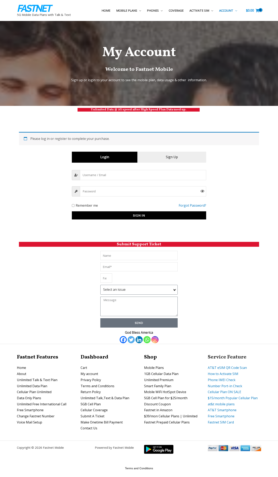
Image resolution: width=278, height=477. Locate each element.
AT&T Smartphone (222, 410)
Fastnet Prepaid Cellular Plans (167, 422)
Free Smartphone (30, 410)
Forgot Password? (192, 205)
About (21, 374)
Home (21, 367)
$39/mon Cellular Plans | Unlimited (170, 416)
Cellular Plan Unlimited (34, 392)
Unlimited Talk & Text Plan (37, 380)
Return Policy (91, 392)
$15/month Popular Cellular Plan (233, 398)
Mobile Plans (154, 367)
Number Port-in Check (225, 386)
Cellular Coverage (94, 410)
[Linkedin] (139, 339)
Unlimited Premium (158, 380)
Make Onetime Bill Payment (102, 422)
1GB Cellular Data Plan (161, 374)
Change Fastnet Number (36, 416)
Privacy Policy (91, 380)
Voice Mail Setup (29, 422)
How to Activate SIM (223, 374)
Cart (84, 367)
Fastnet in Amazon (158, 410)
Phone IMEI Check (221, 380)
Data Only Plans (29, 398)
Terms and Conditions (97, 386)
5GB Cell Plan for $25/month (165, 398)
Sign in (139, 215)
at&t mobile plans (221, 404)
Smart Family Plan (157, 386)
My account (89, 374)
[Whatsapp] (147, 339)
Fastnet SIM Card (221, 422)
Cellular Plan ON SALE (224, 392)
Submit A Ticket (92, 416)
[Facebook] (123, 339)
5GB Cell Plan (91, 404)
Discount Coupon (157, 404)
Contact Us (89, 428)
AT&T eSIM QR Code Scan (227, 367)
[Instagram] (155, 339)
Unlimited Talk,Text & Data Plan (105, 398)
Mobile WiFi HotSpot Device (165, 392)
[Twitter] (131, 339)
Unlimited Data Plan (32, 386)
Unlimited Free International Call (41, 404)
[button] (139, 10)
